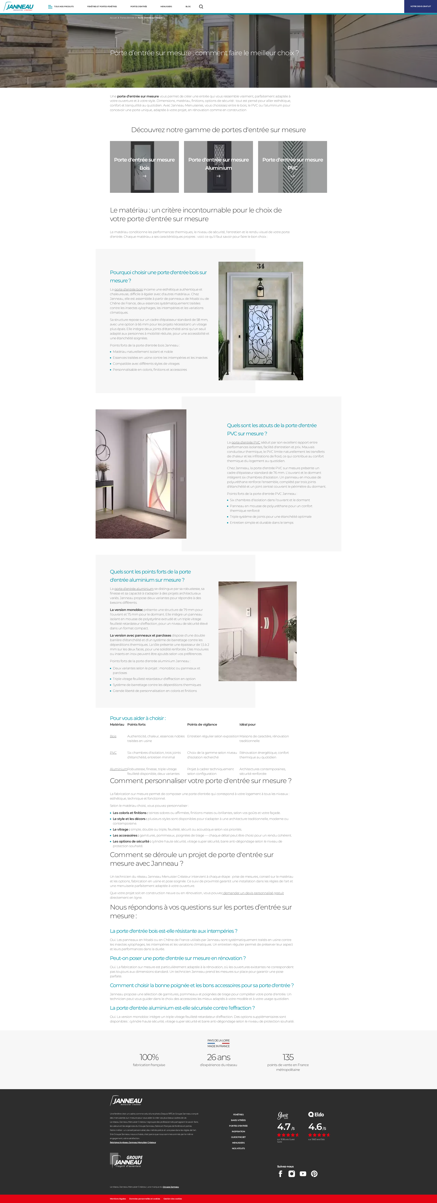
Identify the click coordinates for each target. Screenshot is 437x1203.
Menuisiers (238, 1142)
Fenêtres (238, 1114)
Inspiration (238, 1131)
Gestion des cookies (173, 1199)
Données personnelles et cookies (144, 1199)
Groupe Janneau (171, 1187)
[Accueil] (18, 7)
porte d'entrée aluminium (134, 589)
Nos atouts (238, 1148)
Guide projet (238, 1137)
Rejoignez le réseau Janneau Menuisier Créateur (133, 1142)
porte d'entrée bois (128, 289)
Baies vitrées (238, 1120)
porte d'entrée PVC (245, 442)
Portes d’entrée (238, 1126)
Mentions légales (118, 1199)
